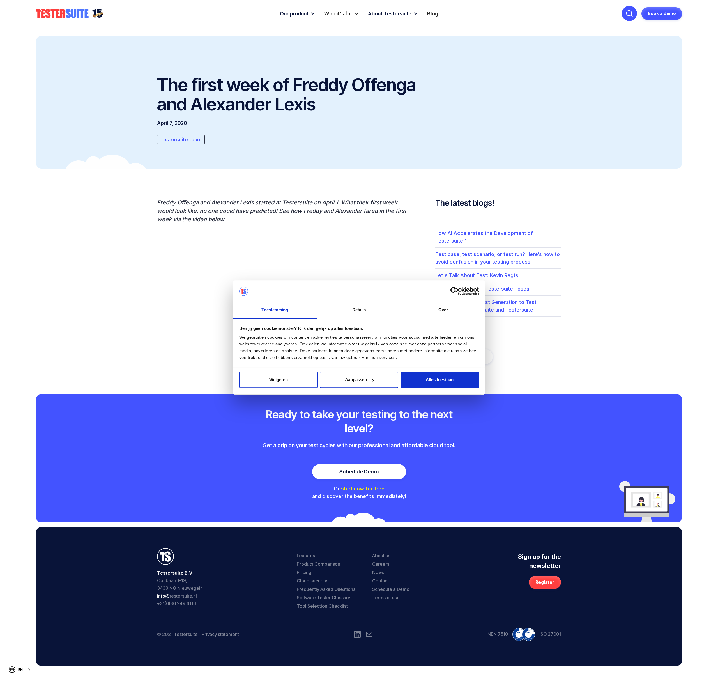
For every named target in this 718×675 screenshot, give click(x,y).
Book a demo (662, 13)
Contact (380, 581)
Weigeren (278, 379)
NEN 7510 (497, 634)
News (378, 572)
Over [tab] (443, 310)
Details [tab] (359, 310)
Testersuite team (181, 139)
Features (306, 555)
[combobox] (20, 669)
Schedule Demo (359, 471)
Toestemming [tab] (274, 310)
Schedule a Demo (390, 589)
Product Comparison (318, 564)
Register (544, 582)
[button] (297, 14)
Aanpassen (356, 379)
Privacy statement (220, 634)
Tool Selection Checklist (322, 606)
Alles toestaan (440, 379)
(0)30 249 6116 (180, 603)
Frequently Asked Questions (326, 589)
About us (381, 555)
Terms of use (386, 597)
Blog (432, 14)
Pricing (304, 572)
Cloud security (312, 581)
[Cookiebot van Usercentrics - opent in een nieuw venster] (454, 291)
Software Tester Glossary (323, 597)
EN (20, 669)
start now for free (363, 489)
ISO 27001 (550, 634)
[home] (69, 13)
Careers (380, 564)
